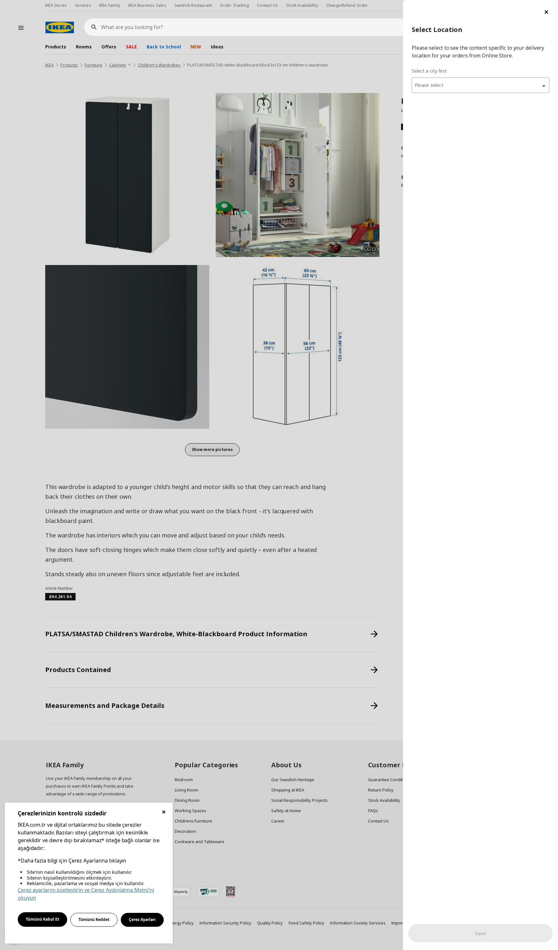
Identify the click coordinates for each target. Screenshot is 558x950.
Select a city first (429, 71)
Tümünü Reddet (93, 919)
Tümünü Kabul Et (42, 919)
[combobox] (480, 85)
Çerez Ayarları (142, 919)
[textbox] (480, 85)
